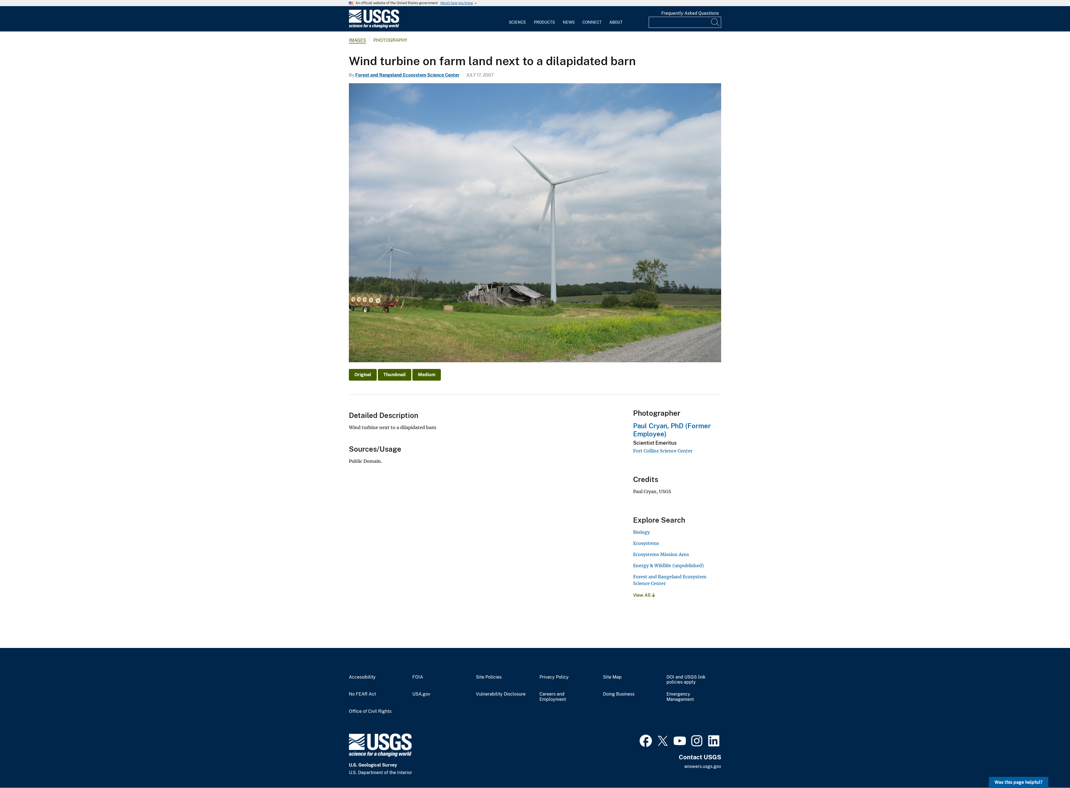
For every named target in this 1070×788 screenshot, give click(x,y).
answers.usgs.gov (702, 766)
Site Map (612, 677)
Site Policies (489, 677)
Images (357, 40)
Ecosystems (646, 543)
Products (544, 22)
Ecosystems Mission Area (661, 554)
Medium (426, 374)
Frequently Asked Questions (690, 13)
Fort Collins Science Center (662, 451)
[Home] (374, 27)
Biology (641, 532)
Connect (592, 22)
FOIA (417, 677)
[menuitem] (517, 18)
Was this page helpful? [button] (1018, 782)
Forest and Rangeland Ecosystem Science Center (407, 75)
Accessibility (362, 677)
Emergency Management (680, 697)
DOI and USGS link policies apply (686, 680)
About (615, 22)
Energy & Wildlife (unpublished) (668, 565)
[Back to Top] (1050, 768)
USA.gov (421, 694)
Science (517, 22)
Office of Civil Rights (370, 711)
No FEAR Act (362, 694)
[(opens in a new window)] (645, 740)
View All (642, 595)
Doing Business (618, 694)
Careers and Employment (552, 697)
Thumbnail (394, 374)
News (569, 22)
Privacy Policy (554, 677)
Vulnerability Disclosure (501, 694)
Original (362, 374)
